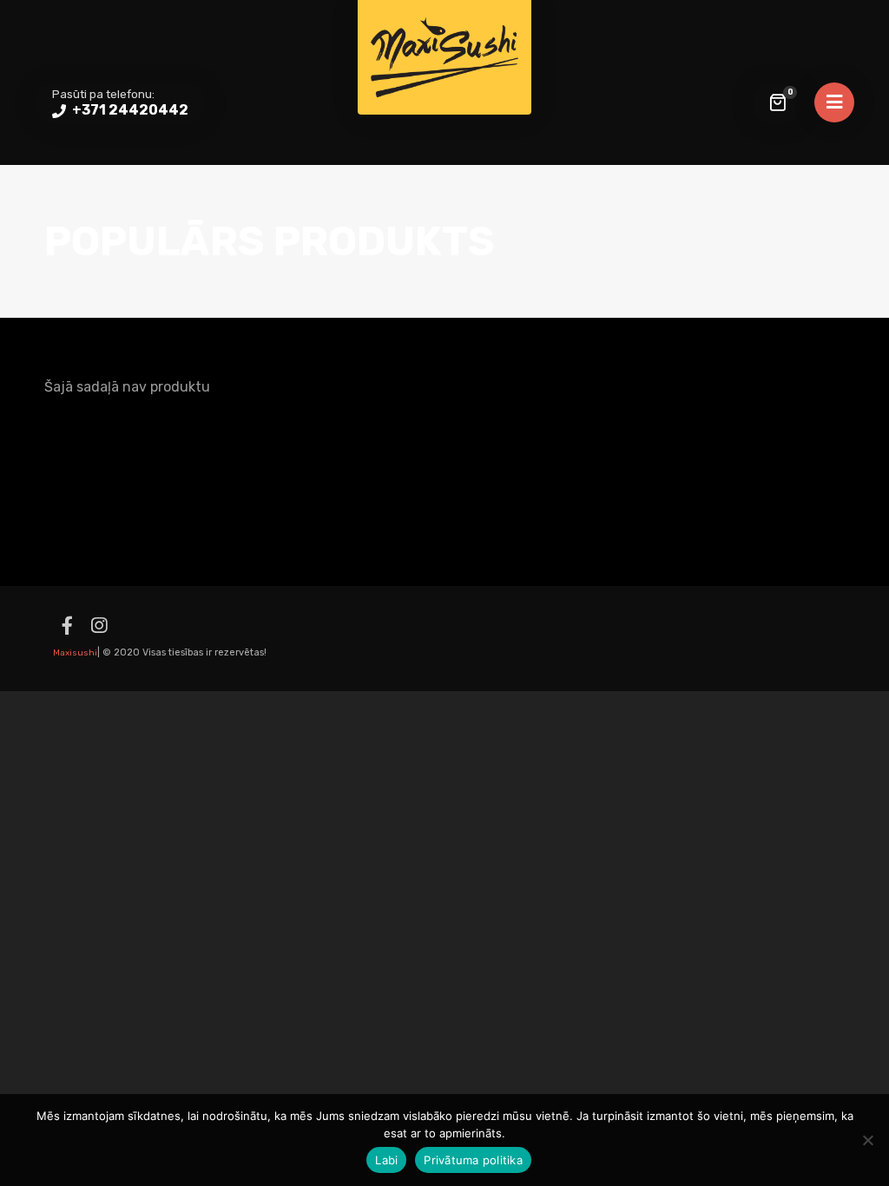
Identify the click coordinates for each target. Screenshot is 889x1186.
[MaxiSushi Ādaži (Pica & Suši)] (444, 57)
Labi (386, 1160)
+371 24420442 (128, 110)
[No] (867, 1140)
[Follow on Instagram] (99, 626)
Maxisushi (75, 653)
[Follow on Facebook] (67, 626)
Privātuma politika (473, 1160)
